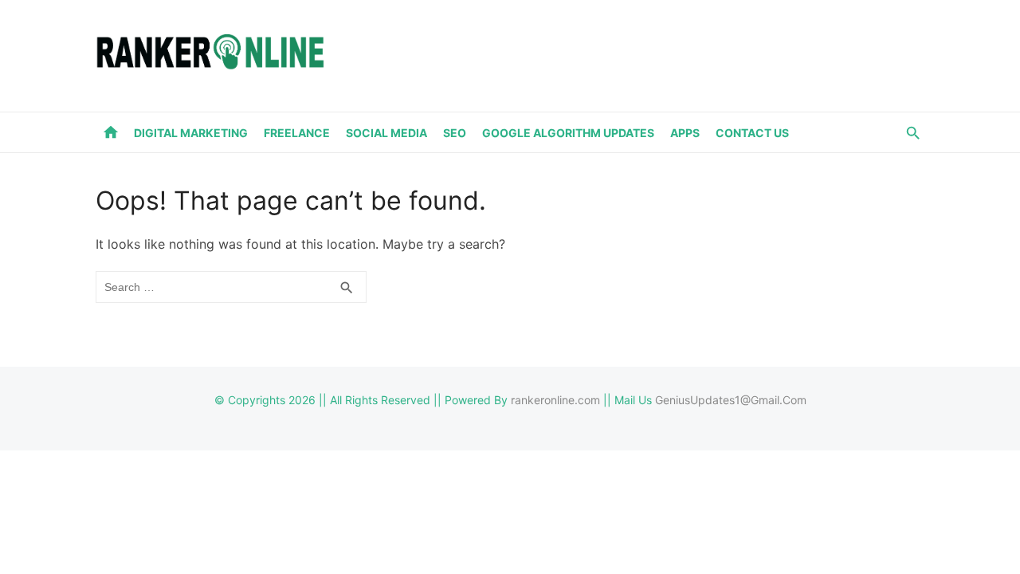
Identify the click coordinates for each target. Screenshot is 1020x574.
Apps (685, 133)
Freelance (297, 133)
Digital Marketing (191, 133)
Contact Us (752, 133)
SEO (454, 133)
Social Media (386, 133)
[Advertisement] (634, 52)
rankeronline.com (555, 400)
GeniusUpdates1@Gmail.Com (730, 400)
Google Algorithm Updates (568, 133)
